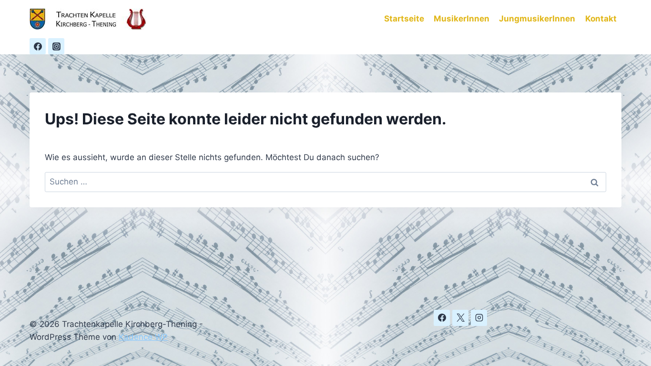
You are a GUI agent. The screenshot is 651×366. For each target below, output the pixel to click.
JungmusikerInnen (537, 18)
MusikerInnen (461, 18)
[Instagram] (56, 46)
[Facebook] (38, 46)
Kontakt (601, 18)
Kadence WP (143, 337)
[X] (460, 318)
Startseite (404, 18)
